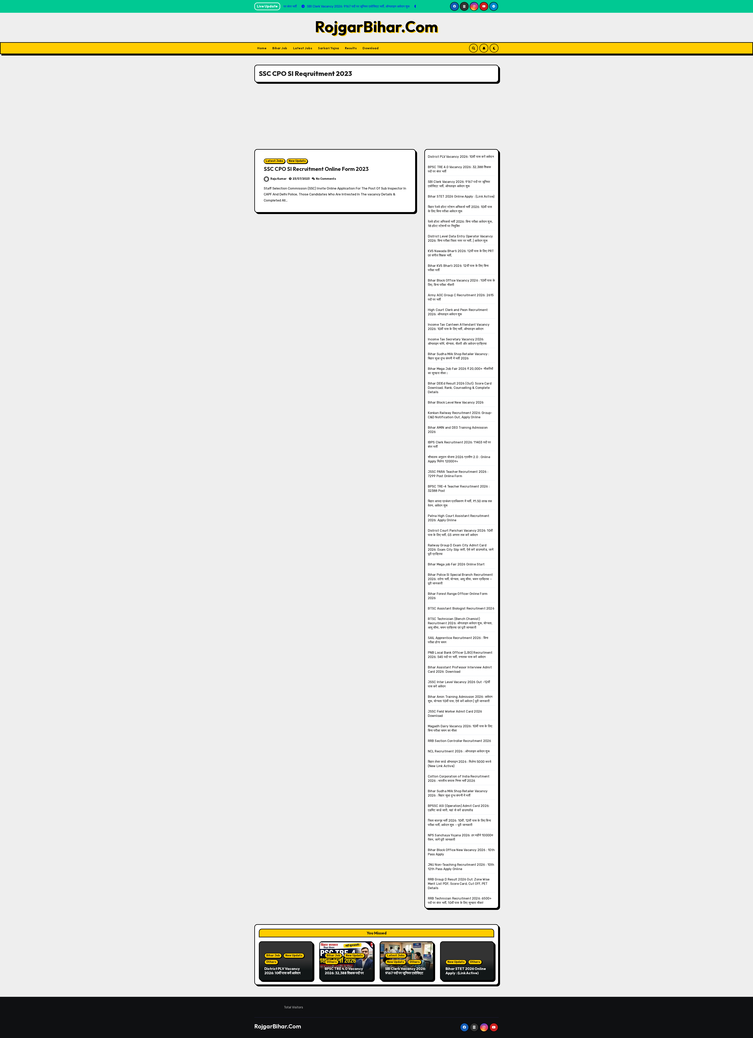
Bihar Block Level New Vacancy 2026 (456, 402)
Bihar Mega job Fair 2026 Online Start (456, 564)
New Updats (297, 161)
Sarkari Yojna (328, 48)
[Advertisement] (376, 115)
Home (261, 48)
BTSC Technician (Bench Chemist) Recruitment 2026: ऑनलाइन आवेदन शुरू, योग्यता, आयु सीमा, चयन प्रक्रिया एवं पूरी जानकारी (460, 623)
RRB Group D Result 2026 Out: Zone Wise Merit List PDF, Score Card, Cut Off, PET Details (459, 884)
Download (370, 48)
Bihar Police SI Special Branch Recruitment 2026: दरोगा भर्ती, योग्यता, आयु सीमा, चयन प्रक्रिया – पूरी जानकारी (460, 579)
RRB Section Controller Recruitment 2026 (459, 741)
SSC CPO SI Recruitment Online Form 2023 (316, 169)
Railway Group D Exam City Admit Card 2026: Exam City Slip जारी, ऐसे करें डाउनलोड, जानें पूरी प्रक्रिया (461, 549)
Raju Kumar (278, 178)
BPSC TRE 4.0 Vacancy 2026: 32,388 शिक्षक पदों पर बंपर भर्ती (344, 972)
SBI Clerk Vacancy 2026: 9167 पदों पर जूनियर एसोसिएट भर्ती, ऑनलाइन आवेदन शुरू (405, 972)
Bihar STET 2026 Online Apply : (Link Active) (461, 196)
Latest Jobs (302, 48)
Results (351, 48)
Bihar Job (279, 48)
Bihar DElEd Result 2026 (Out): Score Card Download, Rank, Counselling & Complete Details (460, 388)
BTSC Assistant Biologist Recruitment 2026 (461, 608)
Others (271, 962)
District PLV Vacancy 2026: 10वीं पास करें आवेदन (461, 157)
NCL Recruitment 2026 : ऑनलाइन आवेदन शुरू (459, 751)
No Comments (326, 178)
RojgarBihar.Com (376, 26)
